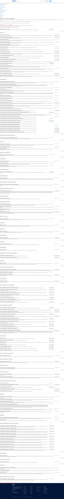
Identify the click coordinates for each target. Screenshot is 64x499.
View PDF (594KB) (56, 116)
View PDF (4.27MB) (56, 52)
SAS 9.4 (1, 14)
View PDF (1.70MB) (51, 478)
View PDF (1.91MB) (56, 390)
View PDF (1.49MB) (56, 311)
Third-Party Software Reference (4, 10)
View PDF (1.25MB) (51, 122)
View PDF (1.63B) (51, 137)
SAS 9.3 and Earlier (2, 15)
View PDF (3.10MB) (51, 307)
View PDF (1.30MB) (56, 396)
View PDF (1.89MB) (56, 61)
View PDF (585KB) (51, 118)
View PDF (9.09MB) (56, 36)
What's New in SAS (2, 11)
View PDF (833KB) (56, 148)
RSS (17, 492)
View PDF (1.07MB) (56, 198)
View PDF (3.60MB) (51, 441)
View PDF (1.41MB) (51, 323)
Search (44, 1)
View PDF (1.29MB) (56, 184)
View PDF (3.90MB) (51, 428)
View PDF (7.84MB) (56, 55)
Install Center (1, 9)
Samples (1, 8)
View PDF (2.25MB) (51, 44)
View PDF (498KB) (51, 301)
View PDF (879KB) (56, 367)
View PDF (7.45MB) (56, 255)
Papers (1, 16)
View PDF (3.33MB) (51, 433)
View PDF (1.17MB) (56, 39)
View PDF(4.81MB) (56, 75)
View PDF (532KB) (51, 318)
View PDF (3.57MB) (56, 361)
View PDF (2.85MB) (51, 438)
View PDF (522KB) (51, 344)
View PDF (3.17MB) (51, 218)
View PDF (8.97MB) (56, 249)
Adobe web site (30, 25)
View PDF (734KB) (51, 328)
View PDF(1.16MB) (56, 73)
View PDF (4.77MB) (51, 165)
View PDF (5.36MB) (56, 190)
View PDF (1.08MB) (56, 68)
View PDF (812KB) (56, 81)
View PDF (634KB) (56, 124)
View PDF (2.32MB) (56, 211)
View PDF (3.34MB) (51, 325)
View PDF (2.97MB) (51, 446)
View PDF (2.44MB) (56, 417)
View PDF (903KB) (51, 120)
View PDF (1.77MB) (56, 34)
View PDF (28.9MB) (56, 472)
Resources (2, 4)
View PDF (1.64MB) (56, 237)
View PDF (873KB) (56, 50)
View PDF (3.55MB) (51, 425)
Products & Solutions (2, 6)
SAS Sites (49, 1)
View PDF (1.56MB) (56, 355)
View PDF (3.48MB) (56, 48)
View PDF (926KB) (51, 65)
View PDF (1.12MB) (56, 274)
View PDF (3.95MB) (56, 257)
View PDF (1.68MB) (56, 95)
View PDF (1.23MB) (56, 231)
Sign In (50, 1)
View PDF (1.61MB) (56, 102)
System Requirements (2, 7)
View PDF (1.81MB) (51, 70)
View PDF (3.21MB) (56, 388)
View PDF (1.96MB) (56, 269)
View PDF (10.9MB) (56, 408)
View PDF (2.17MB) (56, 57)
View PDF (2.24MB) (56, 206)
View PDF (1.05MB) (56, 467)
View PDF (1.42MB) (56, 384)
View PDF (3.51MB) (56, 146)
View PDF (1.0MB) (56, 59)
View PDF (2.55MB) (51, 171)
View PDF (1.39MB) (56, 107)
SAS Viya (1, 13)
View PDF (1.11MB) (56, 87)
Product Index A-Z (2, 12)
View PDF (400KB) (56, 401)
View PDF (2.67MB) (51, 154)
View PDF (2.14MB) (56, 309)
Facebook (12, 492)
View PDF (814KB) (56, 100)
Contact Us (47, 1)
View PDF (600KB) (51, 287)
